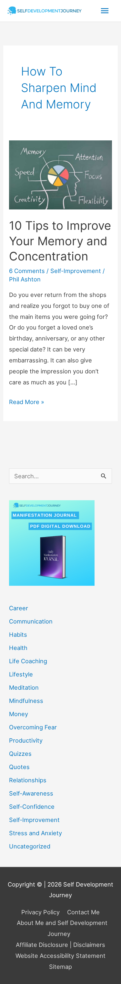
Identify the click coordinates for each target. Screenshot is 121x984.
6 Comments (27, 270)
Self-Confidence (32, 806)
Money (18, 713)
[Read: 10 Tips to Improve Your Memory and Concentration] (60, 174)
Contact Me (83, 912)
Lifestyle (21, 674)
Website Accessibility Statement (60, 955)
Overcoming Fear (33, 727)
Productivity (26, 740)
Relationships (27, 780)
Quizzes (20, 753)
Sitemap (60, 966)
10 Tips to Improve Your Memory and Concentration (60, 240)
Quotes (19, 766)
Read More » (26, 403)
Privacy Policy (40, 912)
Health (18, 647)
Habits (18, 634)
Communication (31, 621)
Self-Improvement (75, 270)
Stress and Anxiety (35, 833)
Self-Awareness (31, 793)
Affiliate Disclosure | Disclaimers (60, 944)
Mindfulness (26, 700)
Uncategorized (29, 846)
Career (18, 608)
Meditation (24, 687)
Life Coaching (28, 660)
